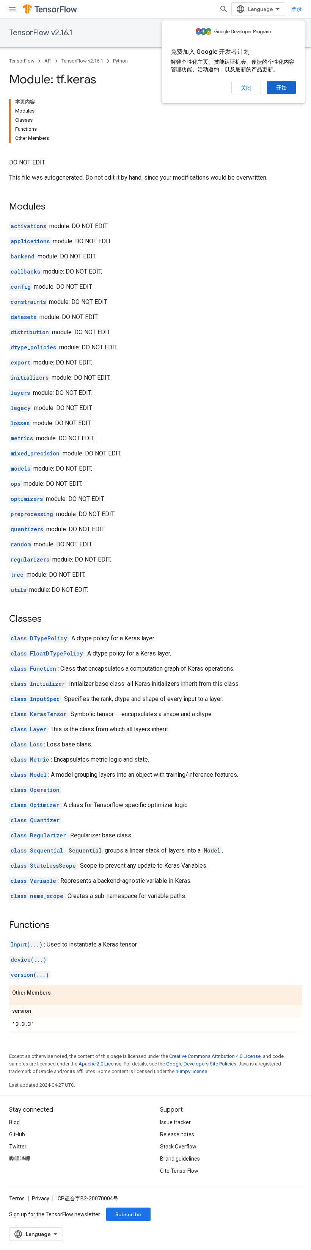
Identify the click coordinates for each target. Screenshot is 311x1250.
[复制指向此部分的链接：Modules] (53, 207)
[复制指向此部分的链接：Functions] (57, 925)
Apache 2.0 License (100, 1064)
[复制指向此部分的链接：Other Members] (58, 993)
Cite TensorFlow (179, 1171)
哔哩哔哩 (19, 1159)
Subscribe (128, 1214)
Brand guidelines (180, 1159)
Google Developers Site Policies (201, 1064)
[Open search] (223, 9)
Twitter (18, 1147)
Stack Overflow (178, 1147)
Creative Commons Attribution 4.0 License (215, 1056)
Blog (14, 1122)
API (48, 61)
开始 (281, 87)
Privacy (40, 1198)
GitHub (17, 1134)
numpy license (191, 1071)
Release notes (177, 1134)
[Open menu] (12, 9)
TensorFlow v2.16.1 (40, 33)
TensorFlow (22, 61)
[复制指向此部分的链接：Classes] (49, 619)
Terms (17, 1198)
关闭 (246, 87)
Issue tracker (175, 1122)
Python (120, 61)
